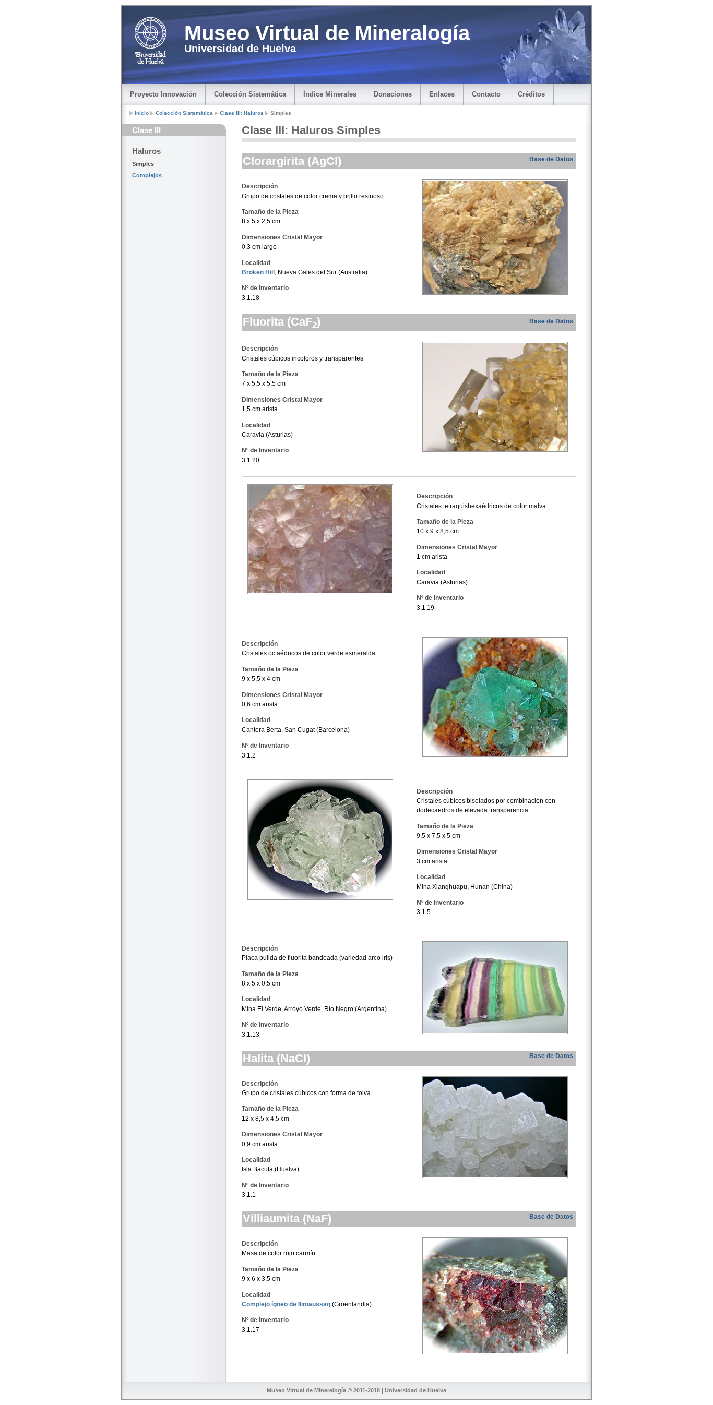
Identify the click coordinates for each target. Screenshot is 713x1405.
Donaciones (393, 94)
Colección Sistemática (250, 94)
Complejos (147, 175)
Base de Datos (551, 159)
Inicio (142, 113)
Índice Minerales (329, 94)
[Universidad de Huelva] (150, 40)
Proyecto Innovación (163, 94)
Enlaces (442, 94)
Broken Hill (258, 272)
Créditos (531, 94)
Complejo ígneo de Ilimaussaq (286, 1304)
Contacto (486, 94)
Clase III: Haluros (242, 113)
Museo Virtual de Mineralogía (327, 32)
